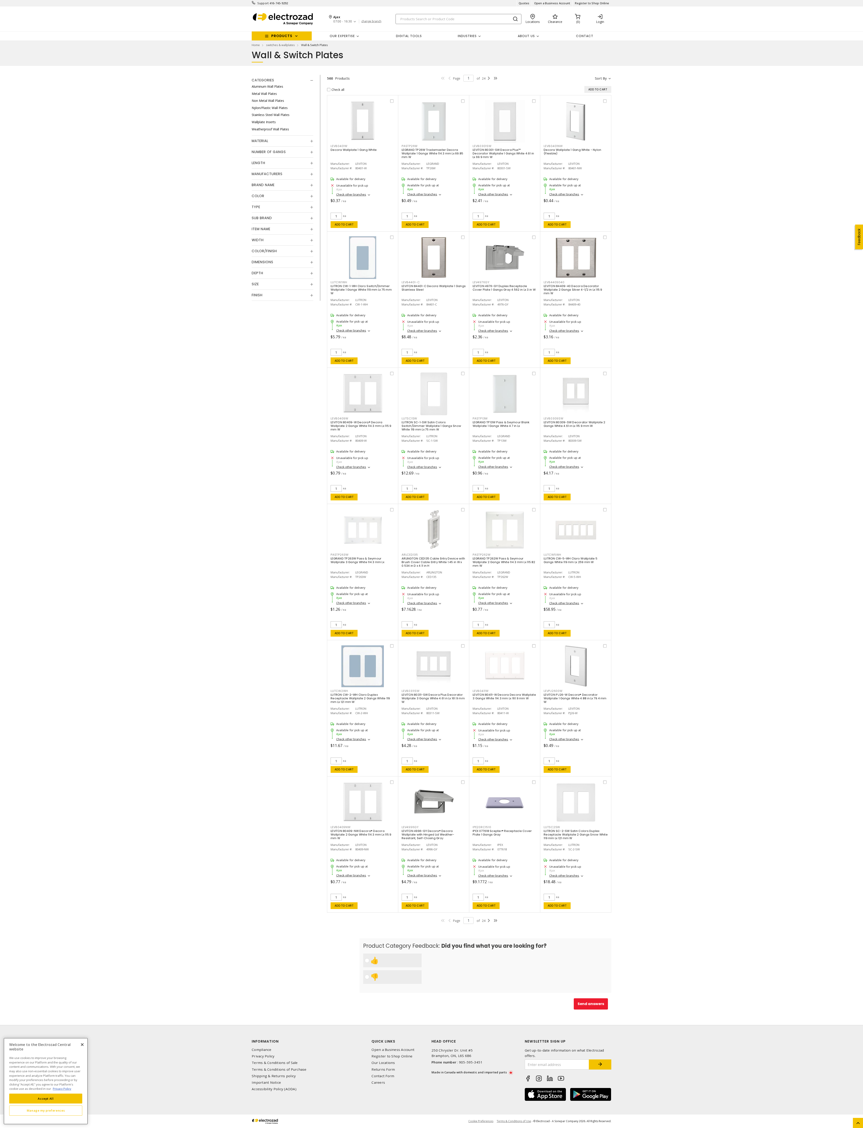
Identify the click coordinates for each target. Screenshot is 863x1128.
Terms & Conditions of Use (514, 1121)
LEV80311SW (411, 691)
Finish (257, 295)
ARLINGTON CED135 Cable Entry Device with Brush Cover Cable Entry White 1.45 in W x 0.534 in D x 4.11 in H (433, 562)
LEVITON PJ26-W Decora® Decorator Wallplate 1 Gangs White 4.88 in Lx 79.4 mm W (575, 698)
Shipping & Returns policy (274, 1076)
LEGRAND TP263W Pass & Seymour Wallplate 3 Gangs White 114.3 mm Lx (357, 560)
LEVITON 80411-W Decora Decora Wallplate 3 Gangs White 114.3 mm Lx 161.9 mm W (504, 696)
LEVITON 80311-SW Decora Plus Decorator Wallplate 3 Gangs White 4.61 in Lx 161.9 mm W (433, 698)
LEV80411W (481, 691)
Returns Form (383, 1069)
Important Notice (266, 1082)
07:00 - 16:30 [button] (342, 21)
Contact (584, 36)
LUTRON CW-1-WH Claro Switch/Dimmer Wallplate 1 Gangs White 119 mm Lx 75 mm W (361, 289)
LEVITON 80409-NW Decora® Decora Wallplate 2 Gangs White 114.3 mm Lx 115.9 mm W (361, 834)
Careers (378, 1082)
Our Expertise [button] (342, 36)
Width (258, 240)
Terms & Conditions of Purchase (279, 1069)
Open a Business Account (552, 3)
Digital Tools (409, 36)
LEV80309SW (553, 418)
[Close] (82, 1045)
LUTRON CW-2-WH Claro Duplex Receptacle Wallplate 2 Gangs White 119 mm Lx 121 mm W (360, 698)
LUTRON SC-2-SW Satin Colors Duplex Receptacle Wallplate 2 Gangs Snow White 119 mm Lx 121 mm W (576, 834)
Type (256, 207)
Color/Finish (264, 251)
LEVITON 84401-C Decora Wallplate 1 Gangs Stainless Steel (434, 288)
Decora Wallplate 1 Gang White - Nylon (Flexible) (572, 151)
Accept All (46, 1098)
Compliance (261, 1050)
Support (263, 3)
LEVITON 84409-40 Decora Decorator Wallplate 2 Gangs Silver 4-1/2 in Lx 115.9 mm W (573, 289)
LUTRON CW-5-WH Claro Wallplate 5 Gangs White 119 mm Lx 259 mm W (570, 560)
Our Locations (383, 1063)
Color (258, 196)
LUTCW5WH (552, 555)
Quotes (524, 3)
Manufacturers (267, 174)
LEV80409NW (341, 827)
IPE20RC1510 (482, 827)
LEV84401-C (411, 282)
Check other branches (351, 194)
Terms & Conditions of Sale (275, 1063)
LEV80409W (339, 418)
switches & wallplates (280, 45)
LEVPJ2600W (553, 691)
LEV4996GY (410, 827)
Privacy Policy (263, 1056)
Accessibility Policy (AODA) (274, 1089)
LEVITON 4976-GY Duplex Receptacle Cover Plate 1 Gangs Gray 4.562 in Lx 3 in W (504, 288)
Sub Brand (262, 218)
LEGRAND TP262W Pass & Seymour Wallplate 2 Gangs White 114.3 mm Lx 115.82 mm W (504, 562)
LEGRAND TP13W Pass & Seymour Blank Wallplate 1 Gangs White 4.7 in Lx (501, 424)
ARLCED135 (410, 555)
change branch (371, 21)
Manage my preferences (46, 1110)
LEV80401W (339, 146)
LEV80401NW (553, 146)
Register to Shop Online (592, 3)
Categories (263, 80)
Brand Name (263, 185)
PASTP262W (482, 555)
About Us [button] (526, 36)
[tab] (282, 80)
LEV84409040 (554, 282)
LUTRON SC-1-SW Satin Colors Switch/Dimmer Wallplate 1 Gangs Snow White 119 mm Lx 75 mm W (431, 425)
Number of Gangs (269, 151)
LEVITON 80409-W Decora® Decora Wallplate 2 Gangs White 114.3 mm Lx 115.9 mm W (361, 425)
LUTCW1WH (339, 282)
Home (256, 45)
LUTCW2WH (339, 691)
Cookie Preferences (480, 1121)
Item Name (261, 229)
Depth (257, 273)
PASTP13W (480, 418)
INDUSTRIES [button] (467, 36)
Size (255, 284)
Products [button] (281, 35)
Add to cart (344, 224)
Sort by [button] (601, 78)
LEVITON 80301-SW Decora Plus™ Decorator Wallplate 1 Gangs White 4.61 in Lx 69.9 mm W (503, 153)
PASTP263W (340, 555)
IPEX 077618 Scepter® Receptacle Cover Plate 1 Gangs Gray (502, 832)
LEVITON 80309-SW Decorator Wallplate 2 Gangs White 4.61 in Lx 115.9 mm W (574, 424)
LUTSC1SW (409, 418)
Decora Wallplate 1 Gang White (354, 150)
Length (258, 163)
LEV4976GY (481, 282)
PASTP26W (410, 146)
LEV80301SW (482, 146)
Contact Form (382, 1076)
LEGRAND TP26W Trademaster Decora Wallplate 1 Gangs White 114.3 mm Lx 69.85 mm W (432, 153)
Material (260, 140)
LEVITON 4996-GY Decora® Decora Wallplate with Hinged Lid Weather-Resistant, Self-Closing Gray (428, 834)
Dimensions (262, 262)
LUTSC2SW (552, 827)
